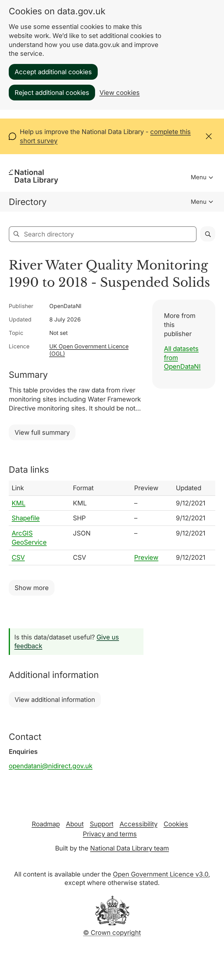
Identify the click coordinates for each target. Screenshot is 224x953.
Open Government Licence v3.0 (160, 874)
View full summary (42, 432)
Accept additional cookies (53, 72)
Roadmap (46, 824)
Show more (32, 588)
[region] (112, 523)
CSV (18, 557)
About (75, 824)
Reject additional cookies (52, 92)
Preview (146, 557)
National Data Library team (129, 848)
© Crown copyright (112, 932)
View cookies (119, 92)
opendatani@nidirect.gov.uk (50, 766)
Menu (198, 177)
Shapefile (26, 518)
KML (18, 503)
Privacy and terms (110, 834)
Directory (28, 201)
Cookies (176, 824)
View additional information (55, 699)
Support (101, 824)
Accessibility (139, 824)
